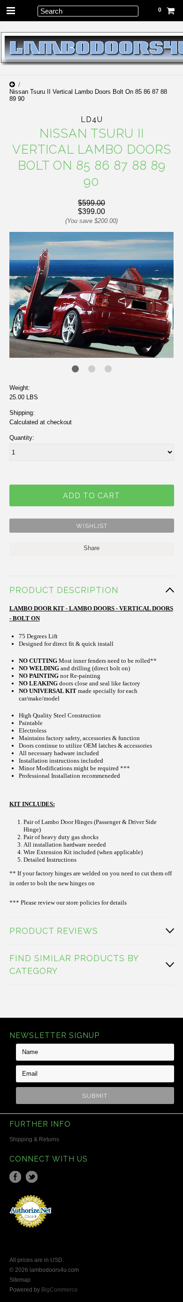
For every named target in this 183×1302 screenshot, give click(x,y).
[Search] (27, 10)
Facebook (15, 1177)
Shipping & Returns (34, 1139)
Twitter (32, 1177)
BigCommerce (59, 1289)
